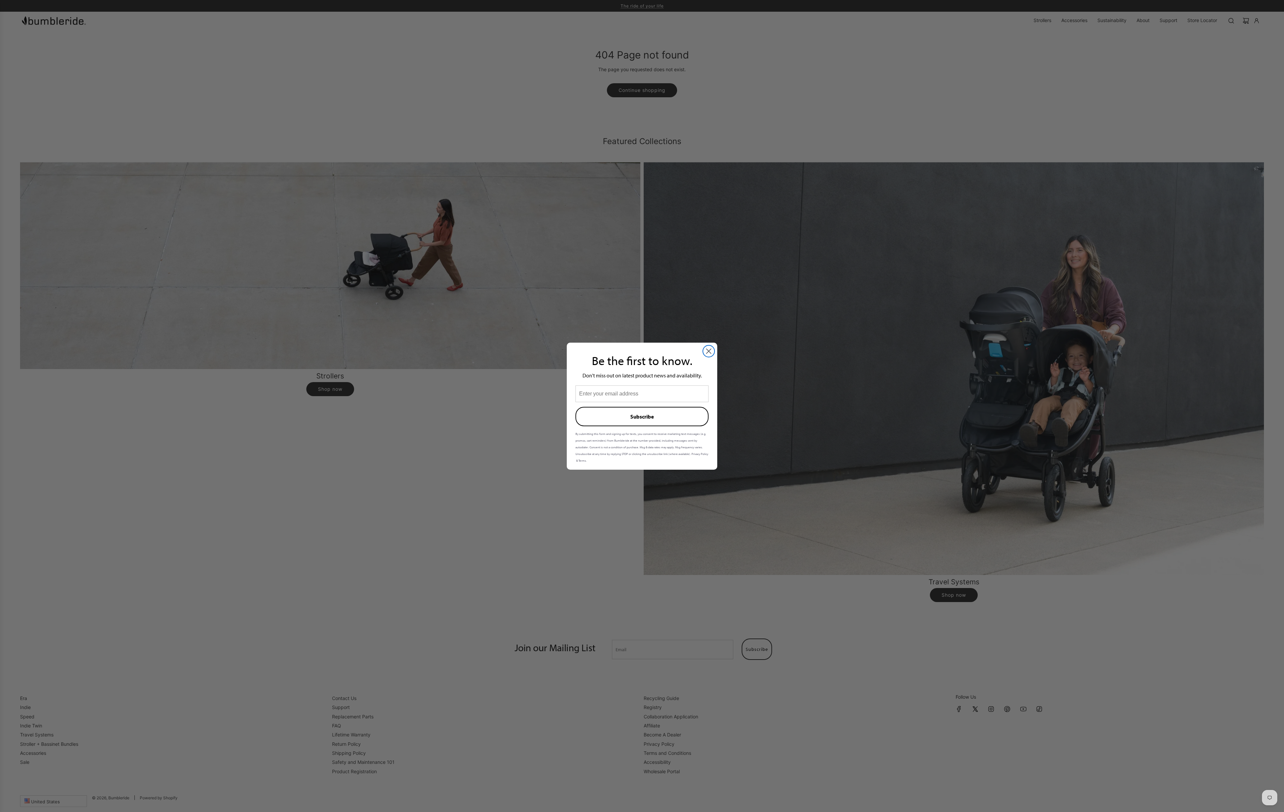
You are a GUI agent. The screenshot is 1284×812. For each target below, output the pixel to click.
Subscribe (642, 416)
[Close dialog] (709, 351)
